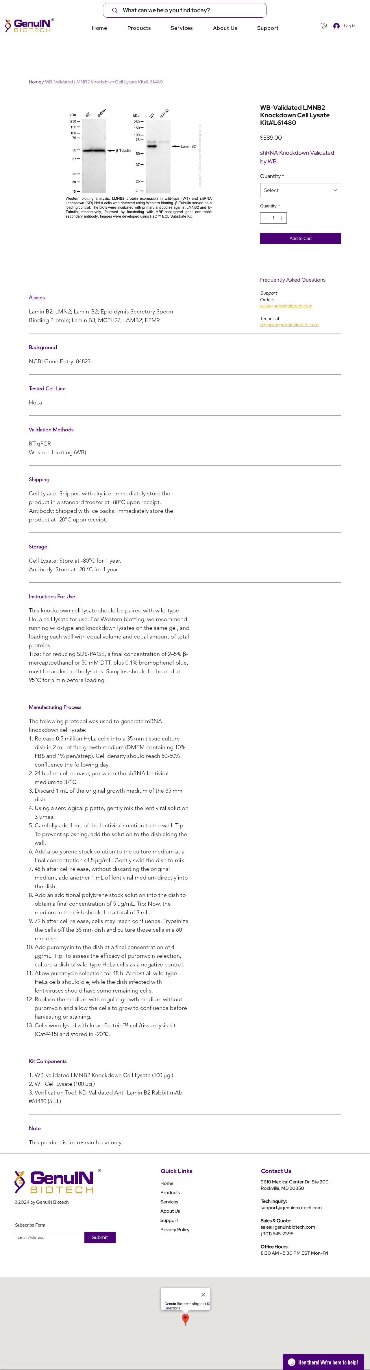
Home (35, 82)
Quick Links (177, 1171)
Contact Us (276, 1171)
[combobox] (300, 190)
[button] (324, 26)
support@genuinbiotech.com (291, 1208)
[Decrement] (265, 218)
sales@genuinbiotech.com (288, 1227)
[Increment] (282, 218)
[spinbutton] (273, 218)
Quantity (272, 176)
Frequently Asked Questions (292, 279)
